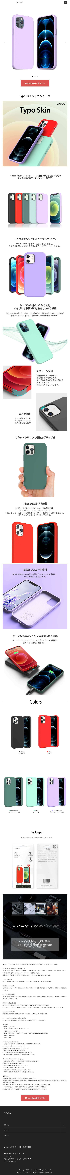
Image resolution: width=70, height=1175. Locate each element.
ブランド (6, 1130)
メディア (6, 1135)
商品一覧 (6, 1125)
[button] (5, 42)
